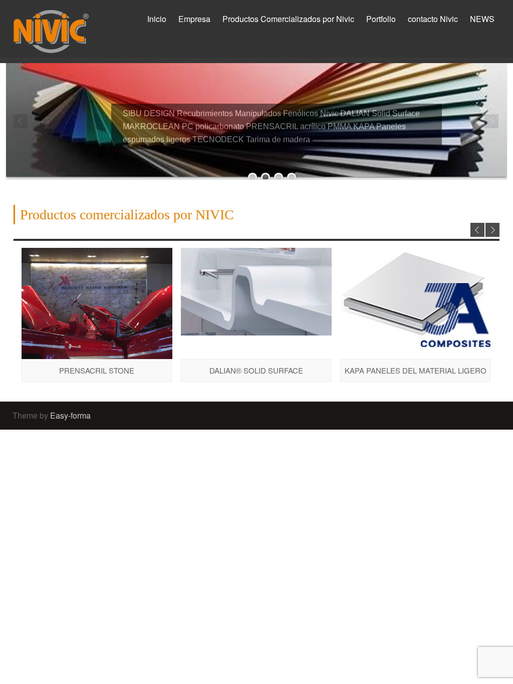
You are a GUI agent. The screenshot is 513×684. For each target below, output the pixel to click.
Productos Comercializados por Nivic (288, 19)
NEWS (482, 19)
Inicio (156, 19)
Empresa (194, 19)
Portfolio (381, 19)
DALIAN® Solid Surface (256, 370)
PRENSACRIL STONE (96, 370)
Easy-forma (70, 415)
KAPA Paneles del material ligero (415, 370)
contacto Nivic (433, 19)
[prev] (477, 230)
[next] (492, 230)
